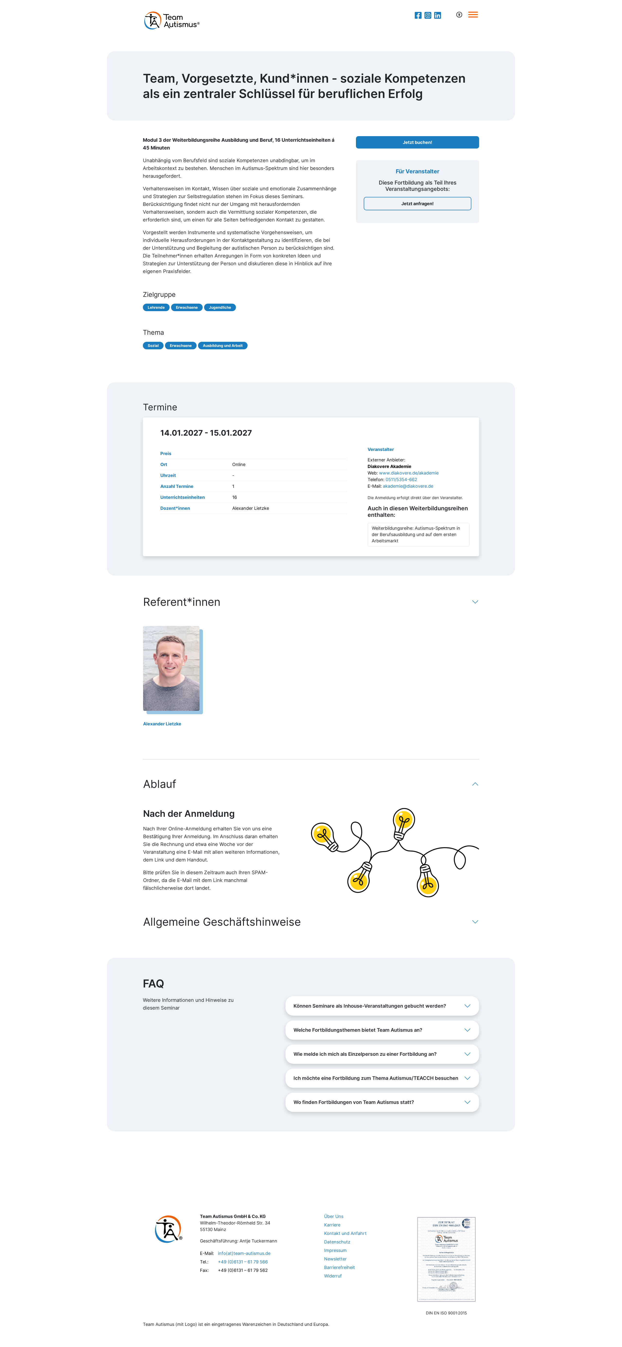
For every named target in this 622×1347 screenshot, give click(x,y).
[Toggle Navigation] (473, 14)
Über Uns (333, 1216)
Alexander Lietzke (162, 723)
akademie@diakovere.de (408, 486)
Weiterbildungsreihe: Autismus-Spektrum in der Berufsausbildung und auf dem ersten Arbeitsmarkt (416, 535)
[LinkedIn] (437, 15)
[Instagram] (428, 15)
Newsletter (335, 1258)
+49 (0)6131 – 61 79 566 (243, 1261)
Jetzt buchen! (417, 142)
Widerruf (333, 1275)
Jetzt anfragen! (417, 203)
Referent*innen (181, 601)
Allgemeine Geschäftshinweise (222, 921)
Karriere (332, 1224)
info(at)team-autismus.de (244, 1253)
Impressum (335, 1250)
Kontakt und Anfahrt (345, 1233)
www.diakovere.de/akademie (409, 472)
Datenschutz (337, 1241)
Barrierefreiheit (339, 1267)
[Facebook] (418, 15)
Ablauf (159, 784)
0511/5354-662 (401, 479)
